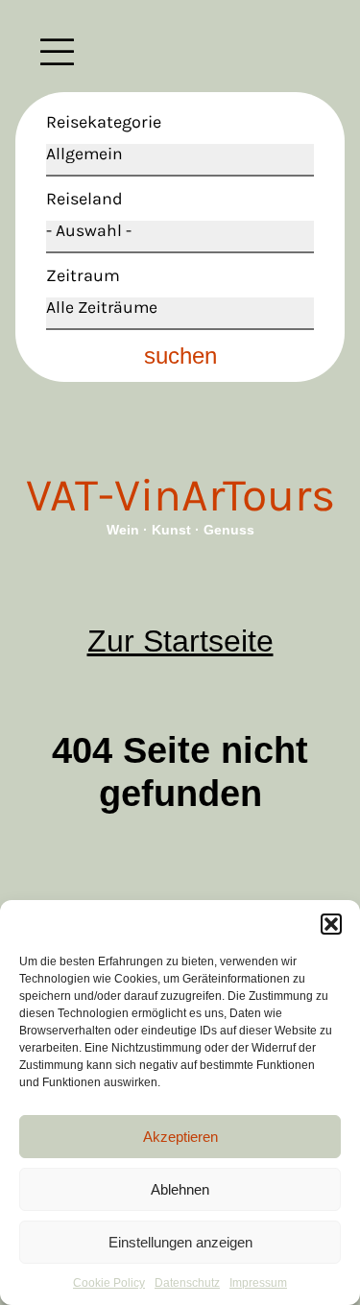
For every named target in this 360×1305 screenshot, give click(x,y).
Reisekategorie (103, 121)
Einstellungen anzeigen (180, 1242)
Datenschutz (187, 1283)
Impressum (258, 1283)
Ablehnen (180, 1189)
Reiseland (84, 198)
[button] (331, 924)
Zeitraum (83, 275)
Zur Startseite (180, 641)
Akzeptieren (180, 1136)
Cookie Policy (109, 1283)
